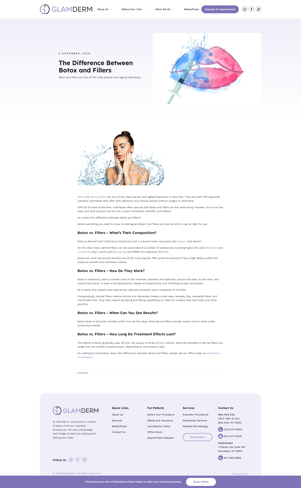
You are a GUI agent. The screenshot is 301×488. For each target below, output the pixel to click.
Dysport (182, 241)
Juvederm (83, 251)
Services (117, 420)
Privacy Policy (240, 473)
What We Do (162, 9)
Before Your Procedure (160, 414)
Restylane (212, 247)
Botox (81, 196)
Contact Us (118, 432)
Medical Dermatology (195, 426)
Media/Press (191, 9)
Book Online (197, 437)
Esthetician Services (195, 420)
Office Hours (154, 432)
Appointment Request (160, 437)
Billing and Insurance (160, 420)
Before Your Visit (132, 9)
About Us (102, 9)
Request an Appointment (220, 9)
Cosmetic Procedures (195, 414)
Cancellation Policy (158, 426)
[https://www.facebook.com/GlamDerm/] (251, 9)
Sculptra (119, 251)
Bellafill (163, 251)
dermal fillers (98, 196)
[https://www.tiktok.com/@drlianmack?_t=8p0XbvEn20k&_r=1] (258, 9)
